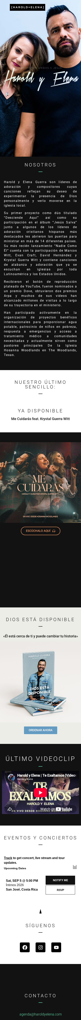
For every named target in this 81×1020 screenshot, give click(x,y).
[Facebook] (25, 947)
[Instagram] (40, 947)
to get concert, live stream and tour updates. (34, 860)
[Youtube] (56, 947)
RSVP (60, 890)
